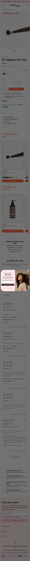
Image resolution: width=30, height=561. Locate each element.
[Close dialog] (28, 270)
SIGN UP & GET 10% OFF (8, 284)
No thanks (8, 286)
